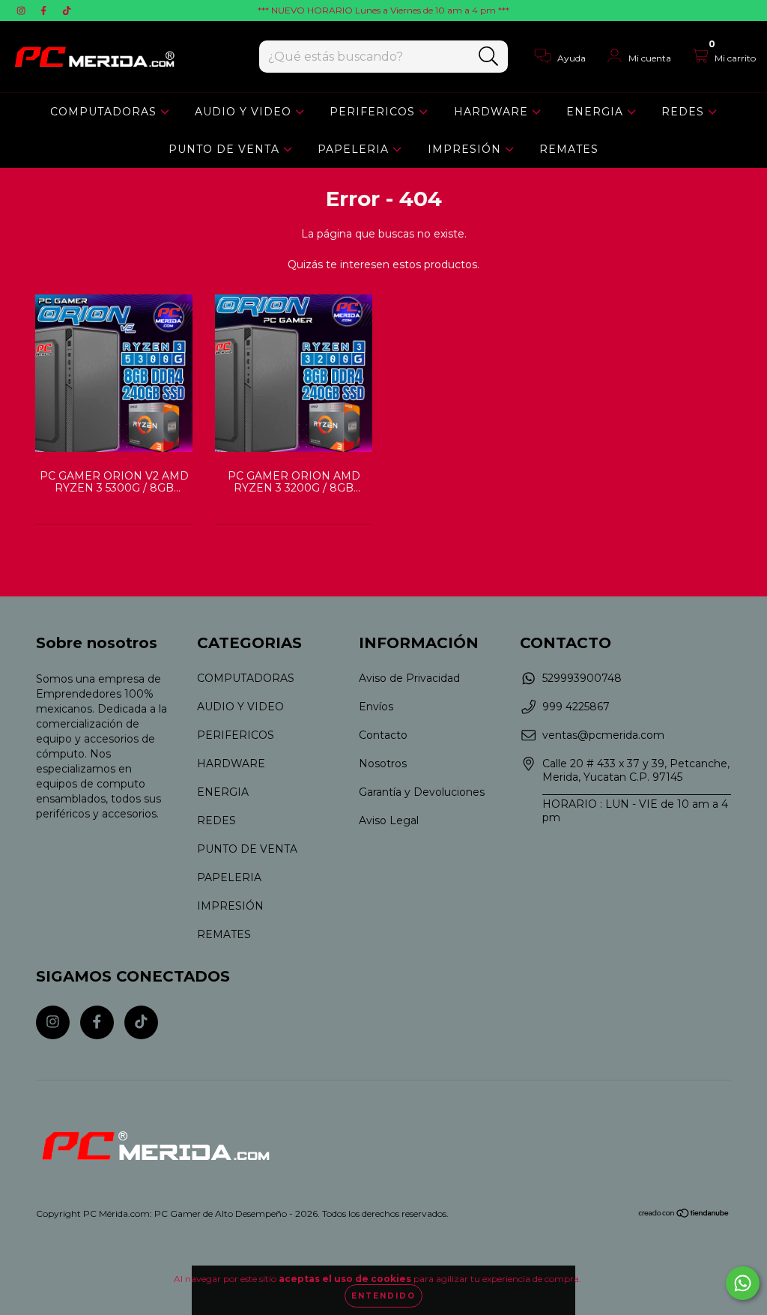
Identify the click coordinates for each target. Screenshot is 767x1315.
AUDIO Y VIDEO (245, 111)
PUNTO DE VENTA (226, 149)
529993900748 (582, 678)
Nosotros (383, 763)
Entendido (383, 1296)
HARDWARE (493, 111)
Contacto (383, 735)
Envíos (376, 706)
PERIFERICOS (374, 111)
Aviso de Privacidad (409, 678)
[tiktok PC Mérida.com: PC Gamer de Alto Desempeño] (66, 10)
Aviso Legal (389, 820)
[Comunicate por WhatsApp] (743, 1283)
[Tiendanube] (684, 1215)
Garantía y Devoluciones (422, 792)
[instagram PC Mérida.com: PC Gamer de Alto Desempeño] (22, 10)
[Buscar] (488, 56)
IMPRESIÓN (466, 149)
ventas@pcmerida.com (603, 735)
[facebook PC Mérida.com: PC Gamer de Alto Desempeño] (45, 10)
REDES (684, 111)
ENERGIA (596, 111)
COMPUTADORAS (105, 111)
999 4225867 (576, 706)
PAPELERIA (355, 149)
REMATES (568, 149)
